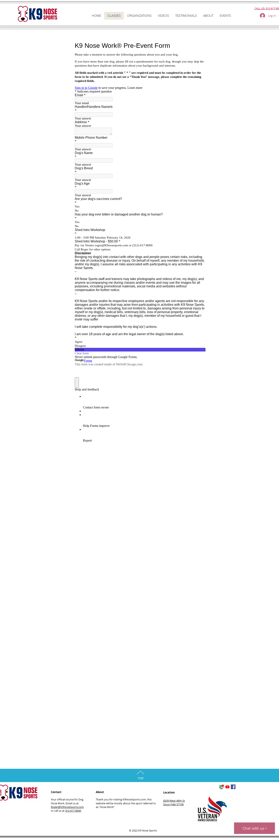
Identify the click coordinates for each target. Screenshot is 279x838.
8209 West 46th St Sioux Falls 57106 (174, 802)
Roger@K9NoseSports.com (67, 807)
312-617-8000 (73, 810)
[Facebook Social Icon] (233, 786)
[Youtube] (227, 786)
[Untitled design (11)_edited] (221, 786)
